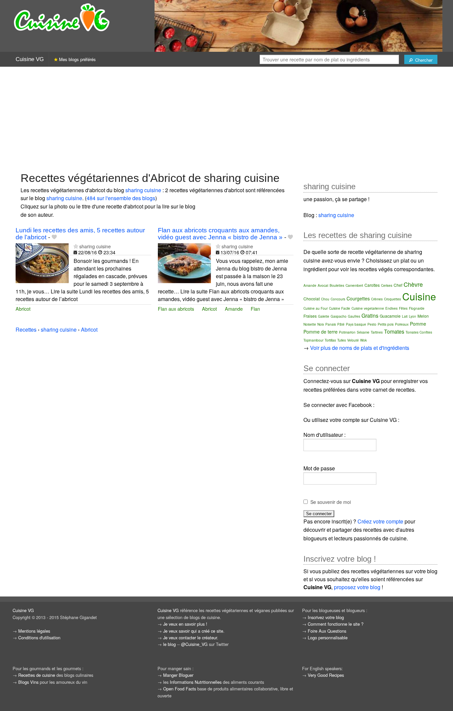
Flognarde (416, 308)
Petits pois (386, 324)
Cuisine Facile (339, 308)
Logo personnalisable (328, 637)
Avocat (323, 285)
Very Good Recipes (326, 675)
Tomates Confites (419, 332)
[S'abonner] (76, 246)
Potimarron (347, 332)
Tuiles (341, 340)
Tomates (394, 331)
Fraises (310, 316)
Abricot (23, 308)
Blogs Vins (28, 682)
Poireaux (402, 324)
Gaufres (354, 316)
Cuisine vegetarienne (368, 308)
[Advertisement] (226, 118)
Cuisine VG (30, 59)
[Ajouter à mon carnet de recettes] (54, 237)
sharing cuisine (143, 190)
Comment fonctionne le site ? (335, 624)
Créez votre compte (380, 521)
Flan (255, 308)
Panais (330, 324)
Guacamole (390, 316)
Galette (323, 316)
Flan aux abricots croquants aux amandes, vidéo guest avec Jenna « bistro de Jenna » (220, 234)
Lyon (412, 316)
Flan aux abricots (176, 308)
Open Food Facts (179, 688)
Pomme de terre (320, 331)
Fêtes (403, 308)
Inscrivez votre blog (326, 617)
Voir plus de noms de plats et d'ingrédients (359, 348)
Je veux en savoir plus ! (185, 624)
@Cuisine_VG (194, 644)
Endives (391, 308)
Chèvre (413, 284)
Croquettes (392, 299)
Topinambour (313, 340)
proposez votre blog (357, 587)
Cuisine (419, 296)
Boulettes (337, 285)
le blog (169, 644)
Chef (398, 285)
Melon (423, 316)
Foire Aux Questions (327, 631)
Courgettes (358, 298)
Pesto (371, 324)
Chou (325, 299)
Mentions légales (34, 631)
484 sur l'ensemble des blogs (121, 198)
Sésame (363, 332)
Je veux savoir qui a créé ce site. (194, 631)
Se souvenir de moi (330, 502)
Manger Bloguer (178, 675)
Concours (338, 299)
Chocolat (311, 298)
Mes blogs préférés (77, 59)
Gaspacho (339, 316)
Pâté (341, 324)
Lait (405, 316)
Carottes (372, 285)
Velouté (353, 340)
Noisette (309, 324)
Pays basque (356, 324)
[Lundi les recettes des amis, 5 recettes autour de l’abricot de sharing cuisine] (42, 263)
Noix (320, 324)
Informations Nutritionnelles (196, 682)
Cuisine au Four (315, 308)
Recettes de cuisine (36, 675)
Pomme (418, 323)
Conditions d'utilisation (39, 637)
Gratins (369, 315)
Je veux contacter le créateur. (190, 637)
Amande (234, 308)
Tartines (377, 332)
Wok (363, 340)
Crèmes (377, 299)
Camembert (354, 285)
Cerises (386, 285)
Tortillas (330, 340)
